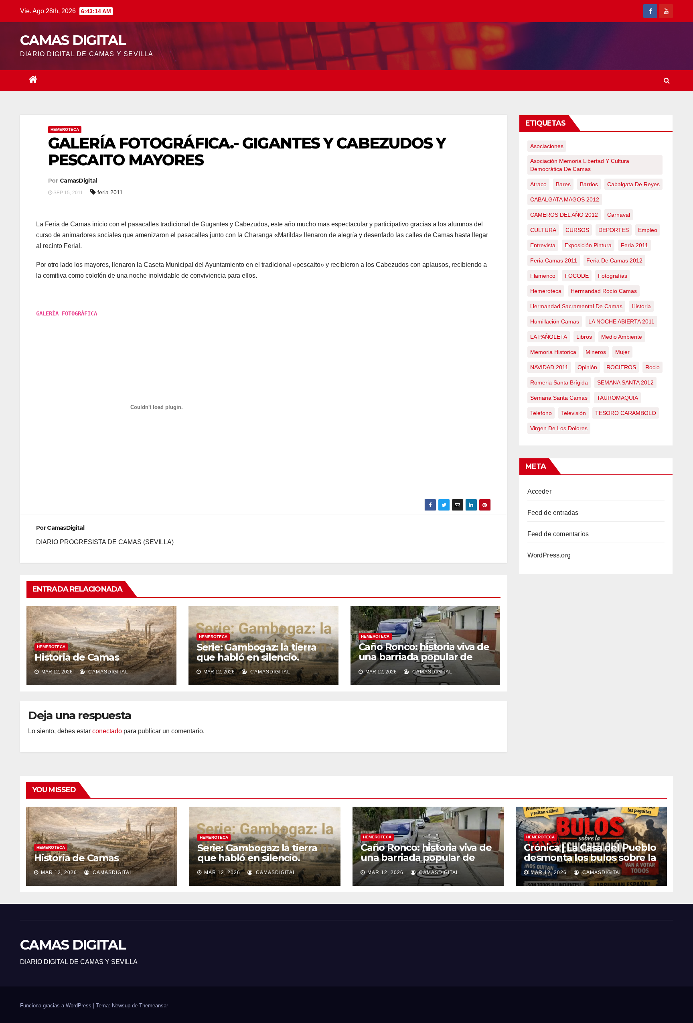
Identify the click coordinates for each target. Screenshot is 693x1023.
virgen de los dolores (559, 428)
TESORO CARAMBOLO (625, 413)
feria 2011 (110, 192)
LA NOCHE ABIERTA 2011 (621, 321)
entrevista (542, 245)
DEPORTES (613, 230)
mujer (622, 352)
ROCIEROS (621, 367)
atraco (538, 184)
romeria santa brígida (559, 382)
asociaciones (546, 146)
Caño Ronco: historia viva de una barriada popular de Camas (424, 657)
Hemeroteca (65, 129)
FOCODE (577, 276)
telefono (541, 413)
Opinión (587, 367)
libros (584, 337)
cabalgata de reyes (633, 184)
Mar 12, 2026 (59, 872)
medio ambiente (621, 337)
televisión (573, 413)
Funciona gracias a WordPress (56, 1006)
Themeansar (153, 1006)
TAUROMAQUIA (617, 398)
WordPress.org (549, 555)
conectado (107, 731)
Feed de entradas (553, 512)
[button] (667, 80)
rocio (652, 367)
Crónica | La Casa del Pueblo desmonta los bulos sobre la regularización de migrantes (590, 857)
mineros (596, 352)
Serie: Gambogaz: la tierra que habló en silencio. (256, 652)
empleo (647, 230)
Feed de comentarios (558, 534)
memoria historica (553, 352)
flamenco (542, 276)
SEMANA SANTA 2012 (625, 382)
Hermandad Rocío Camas (604, 291)
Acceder (539, 491)
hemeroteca (545, 291)
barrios (589, 184)
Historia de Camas (76, 657)
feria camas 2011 (553, 260)
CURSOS (577, 230)
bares (563, 184)
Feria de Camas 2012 (614, 260)
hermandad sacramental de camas (576, 306)
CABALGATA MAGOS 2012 (564, 199)
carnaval (618, 215)
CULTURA (543, 230)
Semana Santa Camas (559, 398)
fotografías (612, 276)
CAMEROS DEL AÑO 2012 (564, 215)
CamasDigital (78, 180)
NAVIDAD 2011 (549, 367)
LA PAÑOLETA (548, 337)
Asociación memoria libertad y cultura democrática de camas (579, 165)
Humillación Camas (554, 321)
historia (641, 306)
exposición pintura (588, 245)
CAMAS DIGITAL (73, 40)
